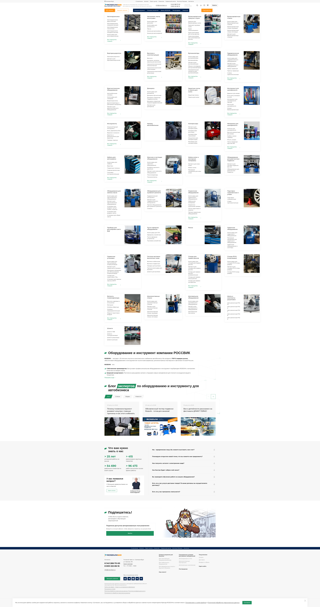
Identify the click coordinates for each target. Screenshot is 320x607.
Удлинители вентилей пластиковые (154, 68)
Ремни (190, 227)
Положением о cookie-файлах (195, 602)
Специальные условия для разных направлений (187, 555)
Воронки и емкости (113, 133)
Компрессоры (193, 123)
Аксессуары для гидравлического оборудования (232, 59)
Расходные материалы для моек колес (194, 171)
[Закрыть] (305, 600)
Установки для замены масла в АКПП (114, 279)
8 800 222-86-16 (111, 566)
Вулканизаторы (193, 53)
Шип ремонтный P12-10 (233, 303)
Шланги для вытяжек (153, 271)
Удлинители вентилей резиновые (154, 72)
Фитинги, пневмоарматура (113, 297)
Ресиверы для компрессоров (192, 142)
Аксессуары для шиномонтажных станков (152, 302)
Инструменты (112, 123)
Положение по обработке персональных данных (117, 593)
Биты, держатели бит (113, 130)
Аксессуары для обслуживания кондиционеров (112, 263)
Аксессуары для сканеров (112, 97)
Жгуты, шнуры (231, 139)
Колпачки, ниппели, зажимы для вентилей (154, 61)
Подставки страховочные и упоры (233, 192)
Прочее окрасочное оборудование (194, 212)
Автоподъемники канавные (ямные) (112, 24)
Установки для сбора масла (113, 215)
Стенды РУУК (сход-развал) (232, 257)
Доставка (202, 560)
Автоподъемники (113, 16)
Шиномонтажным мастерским (184, 561)
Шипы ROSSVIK (165, 10)
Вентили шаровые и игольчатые (113, 302)
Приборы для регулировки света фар (114, 229)
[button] (213, 396)
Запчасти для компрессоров (192, 127)
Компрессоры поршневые (192, 135)
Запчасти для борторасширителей (113, 59)
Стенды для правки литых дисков (194, 277)
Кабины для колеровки (192, 201)
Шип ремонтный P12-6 (233, 307)
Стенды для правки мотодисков (194, 281)
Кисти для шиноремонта (231, 105)
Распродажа (176, 10)
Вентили (150, 58)
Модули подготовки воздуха (113, 313)
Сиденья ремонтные (113, 170)
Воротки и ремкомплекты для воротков (113, 136)
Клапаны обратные (113, 307)
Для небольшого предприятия (164, 563)
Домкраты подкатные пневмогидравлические (154, 102)
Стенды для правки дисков (193, 257)
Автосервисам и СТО (185, 558)
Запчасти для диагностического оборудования (112, 108)
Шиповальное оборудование (193, 297)
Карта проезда (128, 564)
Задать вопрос (112, 490)
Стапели (149, 208)
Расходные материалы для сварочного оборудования (232, 240)
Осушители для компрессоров (193, 138)
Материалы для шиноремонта (232, 124)
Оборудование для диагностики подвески (233, 158)
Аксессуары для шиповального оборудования (193, 302)
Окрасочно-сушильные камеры (194, 205)
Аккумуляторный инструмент (112, 127)
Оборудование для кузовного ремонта (154, 191)
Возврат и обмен (204, 562)
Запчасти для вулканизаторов (193, 63)
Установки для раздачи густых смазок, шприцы (112, 208)
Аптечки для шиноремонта (231, 129)
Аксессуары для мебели (112, 163)
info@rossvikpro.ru (110, 570)
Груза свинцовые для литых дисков (193, 33)
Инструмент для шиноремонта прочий (232, 100)
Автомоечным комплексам (187, 565)
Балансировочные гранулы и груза (194, 17)
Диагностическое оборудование (113, 89)
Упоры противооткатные (232, 202)
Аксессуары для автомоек (152, 22)
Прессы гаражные (233, 71)
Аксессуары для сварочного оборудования (232, 234)
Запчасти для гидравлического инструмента (152, 201)
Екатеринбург (110, 1)
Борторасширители (114, 53)
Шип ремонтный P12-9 (233, 318)
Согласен (247, 602)
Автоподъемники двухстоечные (112, 20)
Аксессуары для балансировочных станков (232, 23)
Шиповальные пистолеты (192, 312)
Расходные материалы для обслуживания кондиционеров (114, 272)
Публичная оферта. (109, 587)
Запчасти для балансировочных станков (232, 35)
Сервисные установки (111, 257)
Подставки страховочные (231, 198)
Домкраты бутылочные (154, 95)
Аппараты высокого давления (153, 168)
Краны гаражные (232, 68)
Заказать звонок (112, 578)
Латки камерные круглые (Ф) (232, 142)
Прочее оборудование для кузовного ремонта (154, 205)
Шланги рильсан (112, 339)
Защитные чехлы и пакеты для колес (194, 90)
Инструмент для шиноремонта (233, 89)
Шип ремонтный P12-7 (233, 311)
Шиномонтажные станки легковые (152, 316)
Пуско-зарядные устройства (152, 237)
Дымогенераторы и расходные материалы (114, 103)
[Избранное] (204, 5)
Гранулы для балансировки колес (194, 22)
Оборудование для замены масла (114, 191)
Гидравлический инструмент (152, 196)
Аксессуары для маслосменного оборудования (112, 197)
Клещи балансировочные (233, 108)
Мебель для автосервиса (111, 158)
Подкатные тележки (113, 168)
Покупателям (203, 554)
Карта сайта (202, 566)
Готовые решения (152, 10)
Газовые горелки (112, 140)
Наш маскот (162, 572)
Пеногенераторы (152, 175)
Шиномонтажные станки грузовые (152, 312)
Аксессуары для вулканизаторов (193, 57)
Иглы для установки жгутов (233, 96)
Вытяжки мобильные (153, 261)
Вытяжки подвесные (153, 263)
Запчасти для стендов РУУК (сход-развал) (233, 268)
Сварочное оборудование (232, 228)
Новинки (185, 10)
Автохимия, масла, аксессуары (153, 17)
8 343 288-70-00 (112, 563)
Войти (130, 533)
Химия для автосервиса (154, 33)
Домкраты (150, 88)
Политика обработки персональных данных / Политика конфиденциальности (124, 591)
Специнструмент (139, 10)
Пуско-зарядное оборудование (153, 228)
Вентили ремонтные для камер (233, 133)
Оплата (201, 557)
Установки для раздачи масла (111, 212)
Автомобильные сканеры (112, 94)
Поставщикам (183, 569)
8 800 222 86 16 (175, 6)
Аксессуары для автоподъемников (112, 35)
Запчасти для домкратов (151, 105)
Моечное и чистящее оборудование (154, 158)
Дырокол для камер (233, 93)
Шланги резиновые (113, 337)
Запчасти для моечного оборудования (154, 171)
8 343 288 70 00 (175, 4)
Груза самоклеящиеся (193, 29)
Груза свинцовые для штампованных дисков (194, 37)
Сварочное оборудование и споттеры (232, 246)
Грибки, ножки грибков (231, 136)
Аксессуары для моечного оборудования (152, 163)
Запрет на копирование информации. (125, 587)
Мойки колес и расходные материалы (193, 158)
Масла (149, 29)
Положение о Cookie (109, 589)
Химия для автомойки (154, 31)
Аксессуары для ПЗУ (153, 232)
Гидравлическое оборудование (233, 54)
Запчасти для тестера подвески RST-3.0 (232, 165)
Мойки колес (192, 167)
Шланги (110, 328)
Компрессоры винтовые (192, 131)
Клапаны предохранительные (113, 310)
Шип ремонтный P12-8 (233, 314)
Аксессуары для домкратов (152, 92)
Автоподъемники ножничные (112, 27)
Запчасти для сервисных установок (114, 267)
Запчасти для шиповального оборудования (192, 308)
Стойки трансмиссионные (233, 73)
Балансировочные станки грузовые (233, 27)
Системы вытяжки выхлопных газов (153, 257)
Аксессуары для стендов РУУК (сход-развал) (233, 263)
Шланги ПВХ (111, 331)
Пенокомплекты (152, 177)
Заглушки (110, 305)
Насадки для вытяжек (154, 266)
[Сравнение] (201, 5)
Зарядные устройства (154, 235)
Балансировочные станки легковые (233, 31)
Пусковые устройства (154, 240)
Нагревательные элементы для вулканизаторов (193, 71)
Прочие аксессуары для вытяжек (154, 268)
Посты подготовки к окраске (194, 209)
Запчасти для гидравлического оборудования (232, 65)
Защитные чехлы (193, 95)
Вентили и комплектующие (153, 54)
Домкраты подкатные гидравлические (153, 98)
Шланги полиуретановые (112, 334)
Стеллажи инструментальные (113, 173)
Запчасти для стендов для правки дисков (194, 268)
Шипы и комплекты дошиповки (231, 297)
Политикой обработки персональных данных (223, 602)
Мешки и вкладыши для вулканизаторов (194, 66)
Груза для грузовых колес (194, 25)
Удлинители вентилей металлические (154, 64)
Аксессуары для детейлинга (152, 25)
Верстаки (110, 166)
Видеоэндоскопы (112, 101)
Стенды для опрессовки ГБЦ (112, 276)
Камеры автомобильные (152, 124)
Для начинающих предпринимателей (165, 559)
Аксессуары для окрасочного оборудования (193, 197)
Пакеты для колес (193, 97)
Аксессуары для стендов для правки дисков (194, 263)
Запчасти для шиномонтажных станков (152, 308)
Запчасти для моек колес (194, 164)
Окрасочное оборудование (193, 191)
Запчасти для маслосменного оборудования (112, 202)
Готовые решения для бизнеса (166, 555)
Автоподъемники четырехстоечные (112, 31)
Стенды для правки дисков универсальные (194, 273)
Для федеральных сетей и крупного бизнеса (167, 567)
